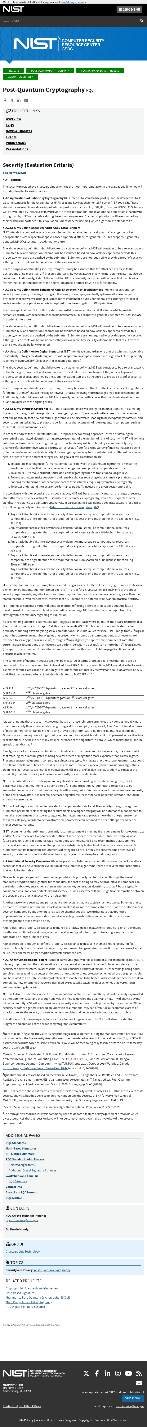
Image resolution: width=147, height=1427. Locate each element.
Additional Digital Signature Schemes (32, 1170)
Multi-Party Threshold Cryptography (29, 1302)
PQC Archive (14, 1198)
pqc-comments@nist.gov (22, 1220)
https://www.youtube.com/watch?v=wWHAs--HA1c (35, 1068)
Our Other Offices (30, 1406)
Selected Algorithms (22, 1165)
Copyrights (86, 1420)
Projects (13, 71)
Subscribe (133, 1398)
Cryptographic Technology (23, 1252)
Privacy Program (65, 1420)
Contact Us (10, 1406)
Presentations (17, 149)
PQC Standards (16, 1143)
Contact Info (14, 1187)
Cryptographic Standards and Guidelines (32, 1288)
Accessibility (44, 1420)
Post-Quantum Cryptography (50, 71)
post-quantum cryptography (52, 1270)
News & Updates (19, 131)
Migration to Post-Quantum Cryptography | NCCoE (38, 1298)
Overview (13, 118)
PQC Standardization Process (100, 71)
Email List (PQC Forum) (21, 1192)
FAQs (10, 125)
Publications (16, 143)
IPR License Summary (20, 1154)
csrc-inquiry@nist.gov (130, 1406)
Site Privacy (26, 1420)
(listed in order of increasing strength (73, 507)
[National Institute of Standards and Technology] (34, 1373)
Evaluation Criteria (20, 77)
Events (11, 137)
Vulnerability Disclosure (111, 1420)
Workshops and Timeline (22, 1176)
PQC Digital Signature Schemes (26, 1307)
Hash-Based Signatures (21, 1148)
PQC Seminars (18, 1181)
